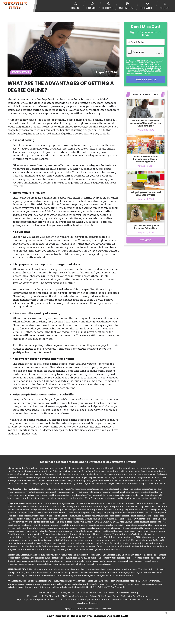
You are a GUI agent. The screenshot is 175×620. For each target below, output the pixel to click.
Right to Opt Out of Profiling (134, 596)
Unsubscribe (33, 596)
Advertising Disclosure (87, 603)
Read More (122, 615)
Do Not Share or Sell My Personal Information (64, 596)
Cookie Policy (137, 599)
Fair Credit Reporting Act (135, 68)
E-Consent (109, 592)
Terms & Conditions (47, 592)
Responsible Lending (127, 592)
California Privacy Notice (146, 70)
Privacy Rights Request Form (104, 596)
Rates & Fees (152, 599)
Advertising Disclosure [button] (154, 66)
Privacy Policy (149, 68)
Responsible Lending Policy (135, 66)
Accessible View (119, 599)
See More (145, 240)
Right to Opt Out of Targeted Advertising (36, 599)
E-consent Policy (153, 64)
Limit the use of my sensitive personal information (84, 599)
